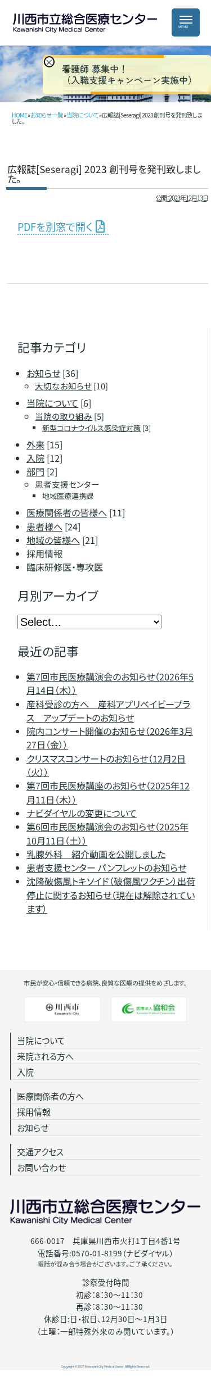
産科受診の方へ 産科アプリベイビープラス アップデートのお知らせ (108, 710)
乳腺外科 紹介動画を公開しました (95, 854)
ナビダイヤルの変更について (81, 813)
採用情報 (34, 1112)
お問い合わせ (41, 1167)
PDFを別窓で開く (54, 226)
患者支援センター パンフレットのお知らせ (106, 867)
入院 (25, 1072)
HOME (19, 115)
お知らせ (32, 1127)
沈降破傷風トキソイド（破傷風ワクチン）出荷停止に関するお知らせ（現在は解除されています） (110, 894)
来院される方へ (45, 1056)
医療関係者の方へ (50, 1096)
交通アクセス (40, 1151)
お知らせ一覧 (46, 115)
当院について (82, 115)
